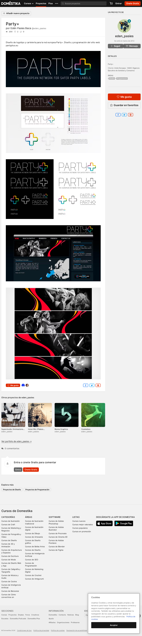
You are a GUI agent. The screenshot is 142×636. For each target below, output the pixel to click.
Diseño (112, 78)
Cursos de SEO (31, 559)
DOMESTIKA (11, 3)
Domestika (53, 615)
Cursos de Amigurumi (34, 579)
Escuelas (4, 618)
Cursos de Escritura (9, 556)
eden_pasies (27, 397)
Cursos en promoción (81, 531)
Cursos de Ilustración (10, 521)
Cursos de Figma (56, 550)
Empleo (21, 615)
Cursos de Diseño (9, 540)
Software (54, 517)
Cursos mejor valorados (82, 524)
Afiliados (52, 622)
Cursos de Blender (57, 546)
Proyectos (41, 3)
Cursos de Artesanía (34, 537)
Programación (122, 78)
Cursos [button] (28, 3)
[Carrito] (111, 3)
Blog (77, 615)
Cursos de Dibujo (32, 533)
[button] (56, 3)
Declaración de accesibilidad (76, 630)
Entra (18, 469)
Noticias (70, 615)
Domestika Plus (34, 618)
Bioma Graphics (61, 429)
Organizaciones (63, 622)
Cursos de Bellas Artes (35, 546)
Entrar (119, 3)
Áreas (28, 517)
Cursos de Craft (8, 524)
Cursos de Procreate (58, 533)
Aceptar (114, 625)
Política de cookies (58, 630)
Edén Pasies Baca (28, 28)
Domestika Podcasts (18, 618)
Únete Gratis (31, 469)
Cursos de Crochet (33, 575)
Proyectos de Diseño (12, 489)
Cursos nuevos (78, 521)
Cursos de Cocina (9, 581)
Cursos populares (80, 528)
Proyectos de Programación (37, 489)
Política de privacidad (41, 630)
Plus (50, 3)
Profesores (75, 622)
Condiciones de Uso (24, 630)
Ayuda (51, 618)
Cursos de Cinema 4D (58, 537)
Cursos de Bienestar (10, 591)
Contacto (62, 615)
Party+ (110, 64)
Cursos (4, 615)
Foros (27, 615)
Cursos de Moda (8, 559)
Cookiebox (85, 429)
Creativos (35, 615)
